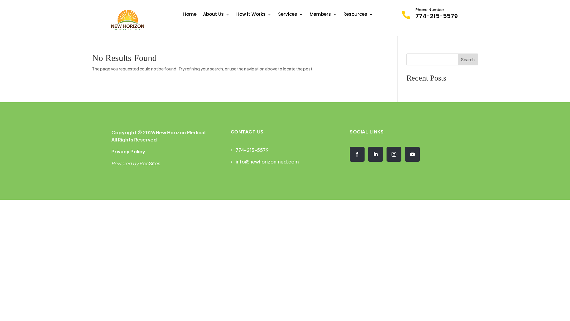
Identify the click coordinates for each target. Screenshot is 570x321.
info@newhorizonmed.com (267, 161)
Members (320, 14)
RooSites (150, 163)
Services (287, 14)
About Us (213, 14)
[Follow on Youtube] (412, 154)
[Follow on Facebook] (357, 154)
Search (468, 59)
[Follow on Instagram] (394, 154)
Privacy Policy (128, 151)
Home (190, 14)
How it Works (251, 14)
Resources (355, 14)
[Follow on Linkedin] (375, 154)
